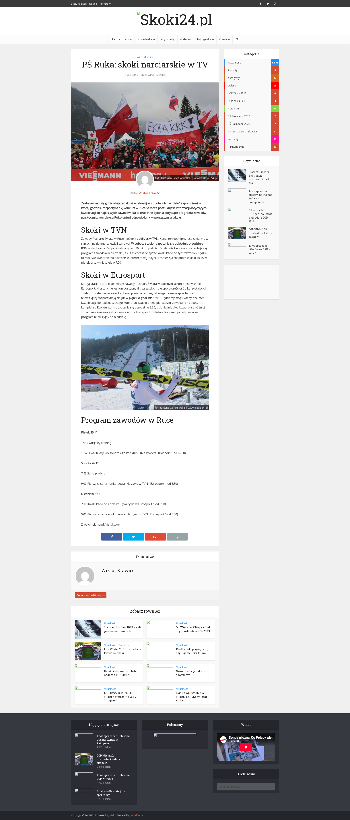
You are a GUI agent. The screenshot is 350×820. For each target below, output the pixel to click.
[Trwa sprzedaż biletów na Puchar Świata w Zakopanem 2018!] (238, 194)
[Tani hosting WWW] (175, 738)
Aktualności (120, 39)
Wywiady (167, 39)
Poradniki (144, 39)
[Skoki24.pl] (175, 18)
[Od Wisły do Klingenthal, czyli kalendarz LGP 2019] (238, 214)
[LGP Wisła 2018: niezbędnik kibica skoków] (238, 233)
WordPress (137, 815)
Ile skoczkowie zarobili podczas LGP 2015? (120, 672)
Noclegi (93, 3)
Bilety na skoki (79, 3)
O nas (223, 39)
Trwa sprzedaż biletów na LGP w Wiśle (260, 249)
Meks (113, 815)
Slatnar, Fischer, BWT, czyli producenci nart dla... (122, 629)
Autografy (105, 3)
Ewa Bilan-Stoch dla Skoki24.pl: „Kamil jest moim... (191, 696)
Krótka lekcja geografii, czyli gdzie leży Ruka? (192, 651)
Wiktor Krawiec (157, 74)
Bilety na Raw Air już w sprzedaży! (111, 793)
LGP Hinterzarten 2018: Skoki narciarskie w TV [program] (120, 696)
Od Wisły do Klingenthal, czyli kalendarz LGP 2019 (193, 629)
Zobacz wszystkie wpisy (91, 595)
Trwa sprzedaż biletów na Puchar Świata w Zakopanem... (260, 196)
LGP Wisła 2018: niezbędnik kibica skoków (122, 651)
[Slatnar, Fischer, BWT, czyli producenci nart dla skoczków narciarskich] (238, 175)
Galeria (185, 39)
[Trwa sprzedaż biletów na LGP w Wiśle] (238, 249)
